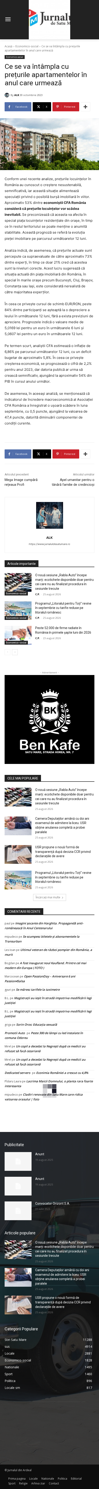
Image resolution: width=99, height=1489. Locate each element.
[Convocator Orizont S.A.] (18, 1210)
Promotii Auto (15, 1033)
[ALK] (8, 95)
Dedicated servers (17, 1073)
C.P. (37, 594)
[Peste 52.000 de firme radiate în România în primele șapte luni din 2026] (18, 635)
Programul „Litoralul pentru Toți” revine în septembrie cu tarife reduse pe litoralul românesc (63, 608)
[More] (85, 106)
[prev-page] (7, 652)
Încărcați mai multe (48, 897)
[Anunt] (18, 1161)
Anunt (39, 1154)
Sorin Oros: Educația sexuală (36, 1024)
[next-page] (15, 652)
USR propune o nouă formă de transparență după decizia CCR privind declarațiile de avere (63, 851)
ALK (16, 95)
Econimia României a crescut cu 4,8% (62, 1073)
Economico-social (26, 46)
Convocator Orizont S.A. (52, 1203)
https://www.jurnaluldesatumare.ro (49, 544)
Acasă (8, 46)
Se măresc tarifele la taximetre (38, 989)
